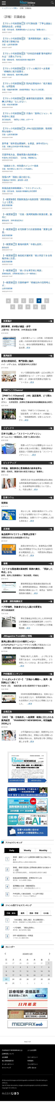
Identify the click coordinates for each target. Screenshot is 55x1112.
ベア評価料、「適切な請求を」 (24, 929)
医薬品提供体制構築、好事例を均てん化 (27, 879)
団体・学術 (34, 913)
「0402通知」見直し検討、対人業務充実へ (28, 921)
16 (6, 975)
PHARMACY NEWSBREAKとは (12, 1050)
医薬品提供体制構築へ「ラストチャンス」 (22, 189)
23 (6, 979)
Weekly (27, 850)
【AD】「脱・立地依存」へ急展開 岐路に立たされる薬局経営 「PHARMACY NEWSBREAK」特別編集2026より (27, 720)
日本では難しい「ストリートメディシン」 (21, 435)
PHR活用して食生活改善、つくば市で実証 (28, 895)
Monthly (43, 850)
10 (13, 971)
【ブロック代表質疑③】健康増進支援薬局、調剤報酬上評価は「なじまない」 (27, 101)
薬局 (22, 913)
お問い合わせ (32, 1068)
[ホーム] (27, 2)
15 (49, 971)
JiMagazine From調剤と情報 (17, 636)
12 (27, 971)
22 (49, 975)
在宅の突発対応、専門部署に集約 (19, 362)
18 (20, 975)
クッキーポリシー (8, 1064)
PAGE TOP (27, 1041)
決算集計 (7, 321)
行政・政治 (11, 913)
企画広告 (7, 711)
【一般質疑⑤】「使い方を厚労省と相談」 (22, 272)
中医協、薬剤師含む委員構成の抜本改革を (22, 470)
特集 (15, 8)
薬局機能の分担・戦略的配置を (27, 887)
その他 (45, 913)
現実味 (4, 502)
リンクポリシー (33, 1064)
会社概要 (5, 1057)
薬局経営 (7, 355)
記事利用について (8, 1054)
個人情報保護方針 (8, 1061)
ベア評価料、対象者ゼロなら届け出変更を (21, 608)
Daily (11, 850)
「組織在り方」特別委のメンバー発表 (20, 167)
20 (35, 975)
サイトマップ (6, 1068)
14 (42, 971)
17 (13, 975)
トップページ (7, 8)
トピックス (8, 428)
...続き (27, 347)
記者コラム (8, 497)
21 (42, 975)
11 (20, 971)
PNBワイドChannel (13, 390)
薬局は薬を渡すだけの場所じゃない (26, 644)
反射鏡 (6, 528)
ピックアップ (9, 462)
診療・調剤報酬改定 (13, 601)
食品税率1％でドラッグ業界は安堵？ (19, 536)
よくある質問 (32, 1050)
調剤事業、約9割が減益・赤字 (19, 328)
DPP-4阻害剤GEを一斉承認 (23, 937)
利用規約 (30, 1061)
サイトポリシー (33, 1057)
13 (35, 971)
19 (27, 975)
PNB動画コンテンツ (13, 673)
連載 (5, 563)
